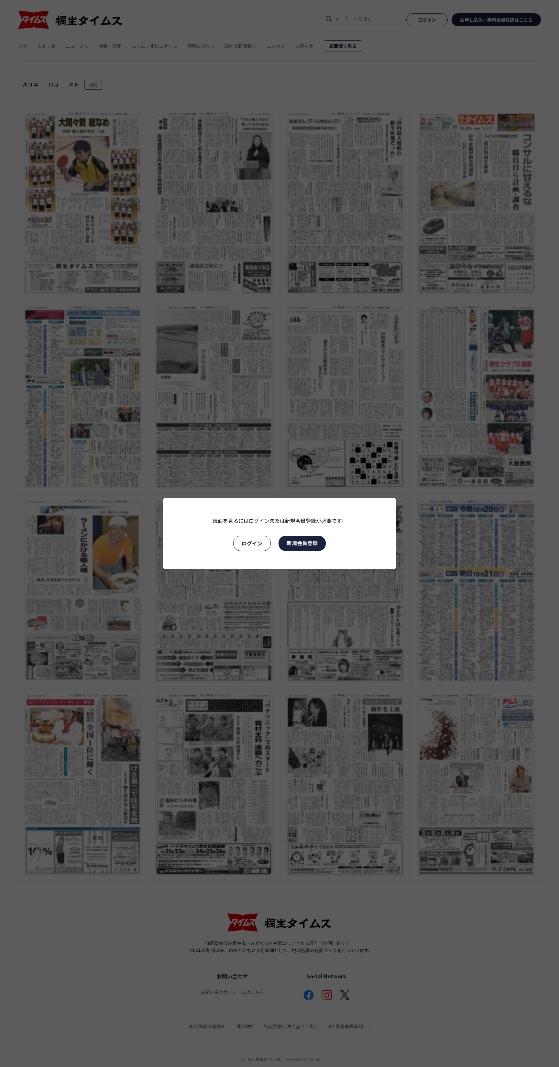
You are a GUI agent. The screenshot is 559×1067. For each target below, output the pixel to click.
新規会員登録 (302, 543)
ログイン (252, 543)
